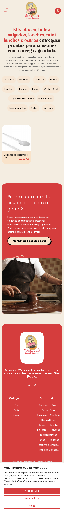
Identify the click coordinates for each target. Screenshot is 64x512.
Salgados (24, 79)
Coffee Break (51, 89)
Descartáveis (45, 98)
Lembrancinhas (17, 108)
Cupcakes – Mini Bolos (49, 415)
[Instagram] (34, 385)
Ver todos (9, 79)
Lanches (8, 89)
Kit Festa (39, 79)
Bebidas (23, 89)
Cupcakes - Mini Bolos (22, 98)
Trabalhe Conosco (49, 449)
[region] (32, 487)
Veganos (48, 108)
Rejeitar (32, 505)
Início (16, 405)
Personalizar (32, 498)
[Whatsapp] (29, 385)
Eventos (54, 425)
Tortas (34, 108)
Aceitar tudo (32, 490)
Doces (53, 79)
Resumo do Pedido (49, 444)
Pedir (16, 410)
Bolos (35, 89)
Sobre (16, 415)
